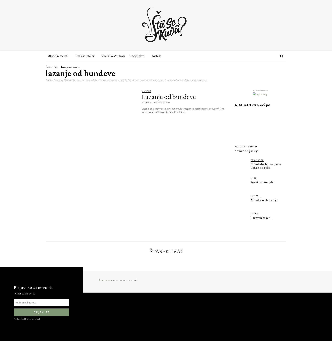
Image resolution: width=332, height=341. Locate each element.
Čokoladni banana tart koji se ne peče (266, 165)
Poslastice (257, 160)
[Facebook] (255, 56)
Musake (146, 91)
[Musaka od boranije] (241, 201)
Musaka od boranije (264, 200)
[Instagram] (261, 56)
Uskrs (254, 213)
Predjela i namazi (245, 147)
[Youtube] (273, 56)
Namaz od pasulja (246, 151)
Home (49, 67)
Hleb (254, 178)
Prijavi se (41, 312)
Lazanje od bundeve (169, 97)
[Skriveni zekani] (241, 219)
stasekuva (146, 102)
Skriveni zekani (261, 218)
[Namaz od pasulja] (260, 126)
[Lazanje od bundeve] (91, 116)
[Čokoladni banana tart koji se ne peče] (241, 165)
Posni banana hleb (263, 182)
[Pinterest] (267, 56)
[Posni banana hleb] (241, 183)
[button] (281, 56)
